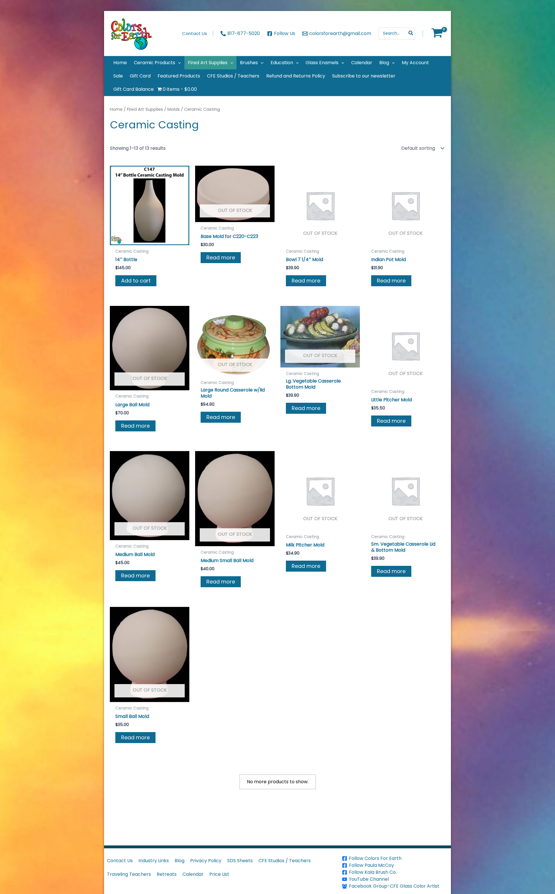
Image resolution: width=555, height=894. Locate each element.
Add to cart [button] (136, 280)
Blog (179, 860)
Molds (173, 109)
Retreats (167, 874)
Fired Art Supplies (145, 109)
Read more (220, 257)
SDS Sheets (240, 860)
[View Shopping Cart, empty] (437, 33)
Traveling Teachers (129, 874)
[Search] (411, 33)
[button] (178, 62)
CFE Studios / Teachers (284, 860)
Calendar (193, 874)
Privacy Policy (205, 860)
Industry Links (153, 860)
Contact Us (120, 860)
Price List (219, 874)
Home (116, 109)
